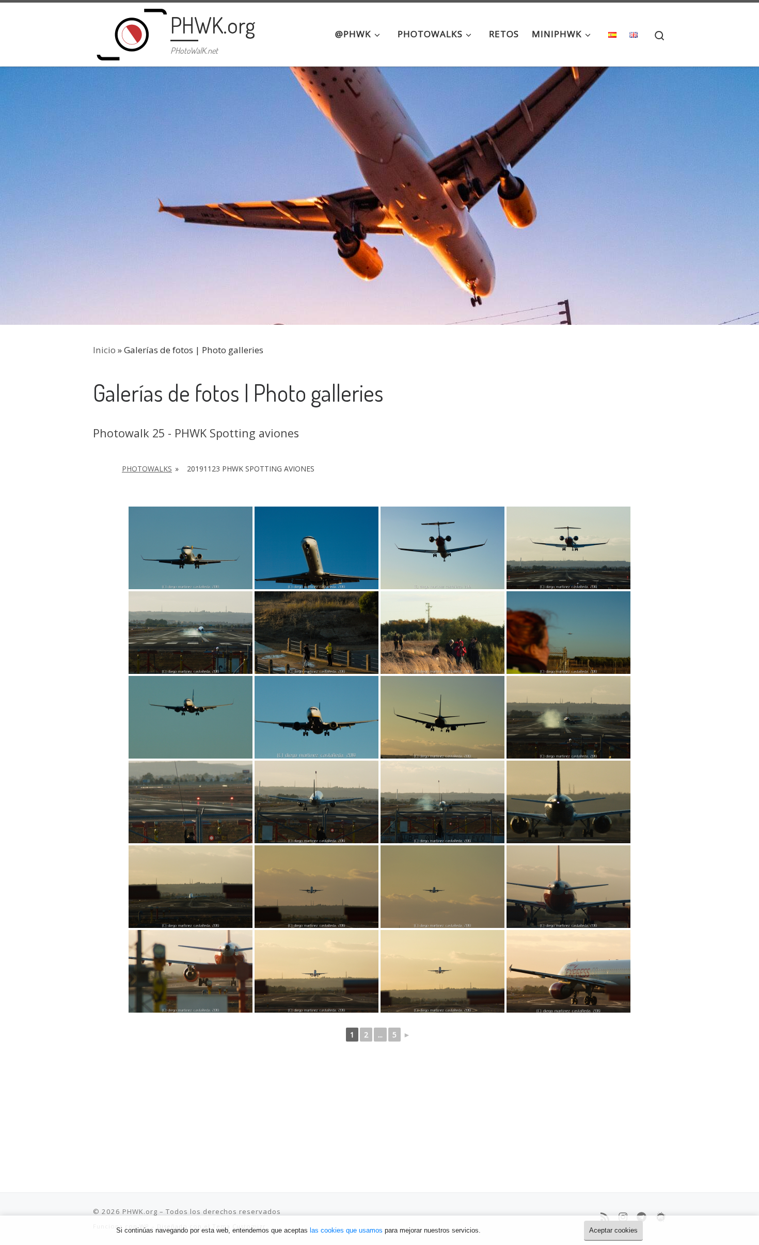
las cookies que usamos (346, 1230)
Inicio (104, 350)
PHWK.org (139, 1211)
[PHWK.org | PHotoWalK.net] (130, 31)
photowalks (147, 469)
